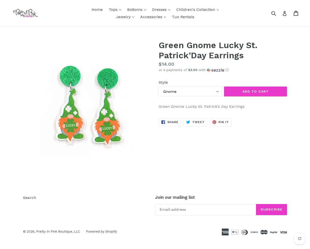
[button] (223, 70)
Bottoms (137, 9)
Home (97, 9)
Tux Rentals (183, 17)
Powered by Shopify (101, 231)
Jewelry (126, 16)
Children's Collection (198, 9)
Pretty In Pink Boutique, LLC (58, 231)
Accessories (154, 16)
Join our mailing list (175, 197)
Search (29, 197)
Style (163, 82)
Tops (116, 9)
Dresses (162, 9)
